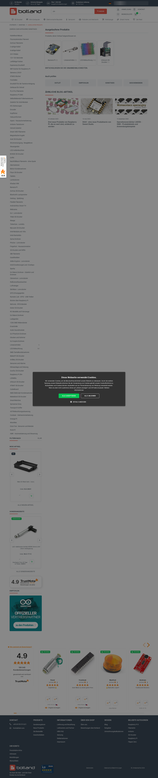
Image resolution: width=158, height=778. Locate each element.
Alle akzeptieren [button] (69, 396)
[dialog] (79, 389)
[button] (79, 401)
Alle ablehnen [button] (90, 396)
